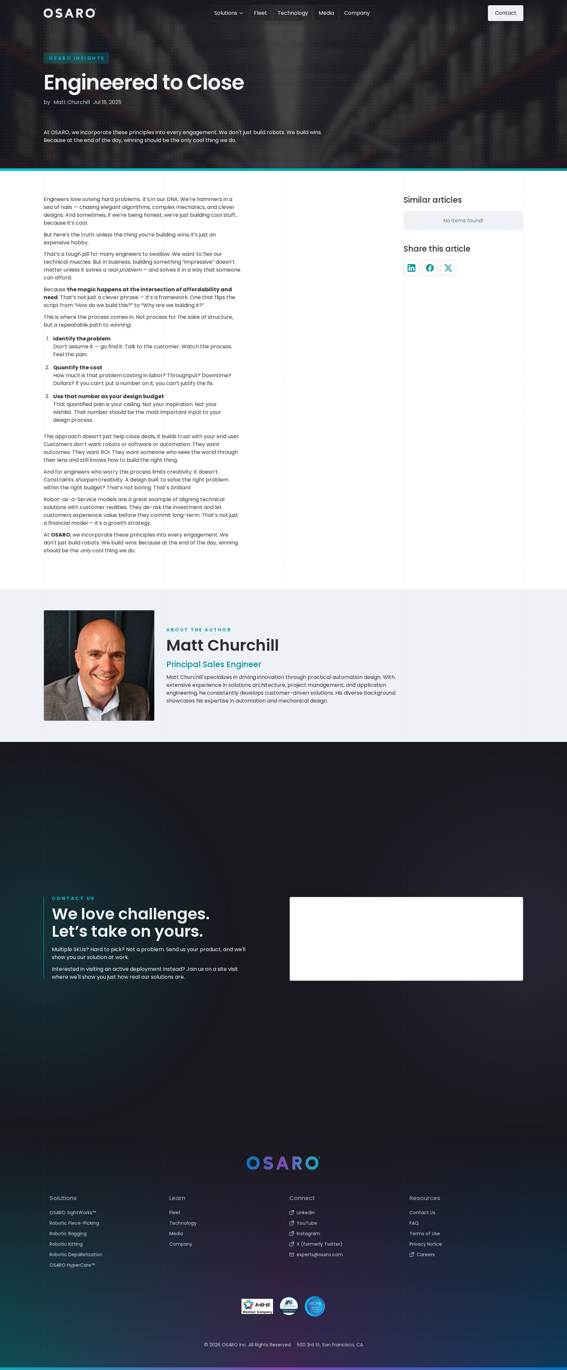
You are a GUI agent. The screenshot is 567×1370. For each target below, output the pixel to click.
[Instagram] (343, 1233)
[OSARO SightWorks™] (104, 1212)
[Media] (223, 1233)
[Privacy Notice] (464, 1244)
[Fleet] (223, 1212)
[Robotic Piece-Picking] (104, 1223)
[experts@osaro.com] (343, 1254)
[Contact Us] (464, 1212)
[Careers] (464, 1254)
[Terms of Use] (464, 1233)
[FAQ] (464, 1223)
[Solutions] (229, 13)
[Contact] (505, 13)
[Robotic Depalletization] (104, 1254)
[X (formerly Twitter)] (343, 1244)
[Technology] (223, 1223)
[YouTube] (343, 1223)
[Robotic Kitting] (104, 1244)
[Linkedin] (343, 1212)
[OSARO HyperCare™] (104, 1265)
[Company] (223, 1244)
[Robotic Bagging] (104, 1233)
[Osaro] (70, 13)
